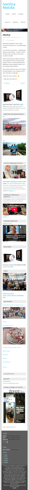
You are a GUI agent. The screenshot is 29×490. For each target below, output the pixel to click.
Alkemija (5, 439)
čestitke (4, 321)
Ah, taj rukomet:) (6, 362)
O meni (14, 14)
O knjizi (7, 14)
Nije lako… (5, 358)
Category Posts (9, 374)
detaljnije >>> (6, 216)
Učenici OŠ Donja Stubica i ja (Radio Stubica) (13, 305)
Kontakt (23, 22)
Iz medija (20, 14)
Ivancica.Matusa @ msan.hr (12, 383)
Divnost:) (5, 367)
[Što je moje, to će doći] (14, 335)
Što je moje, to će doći (8, 325)
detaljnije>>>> (12, 190)
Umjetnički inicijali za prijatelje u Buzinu (12, 347)
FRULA (5, 436)
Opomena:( (5, 354)
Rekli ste (7, 22)
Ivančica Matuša (9, 6)
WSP (4, 437)
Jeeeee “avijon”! (6, 351)
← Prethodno (6, 83)
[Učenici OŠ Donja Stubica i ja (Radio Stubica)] (14, 313)
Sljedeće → (23, 83)
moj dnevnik (11, 40)
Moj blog (15, 22)
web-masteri (6, 449)
